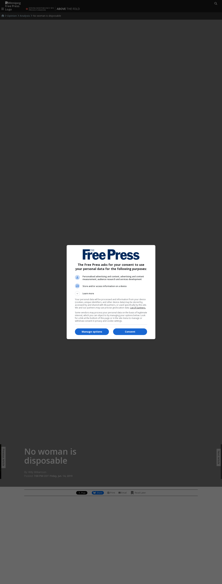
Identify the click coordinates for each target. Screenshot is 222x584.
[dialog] (111, 292)
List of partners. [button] (138, 307)
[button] (111, 293)
